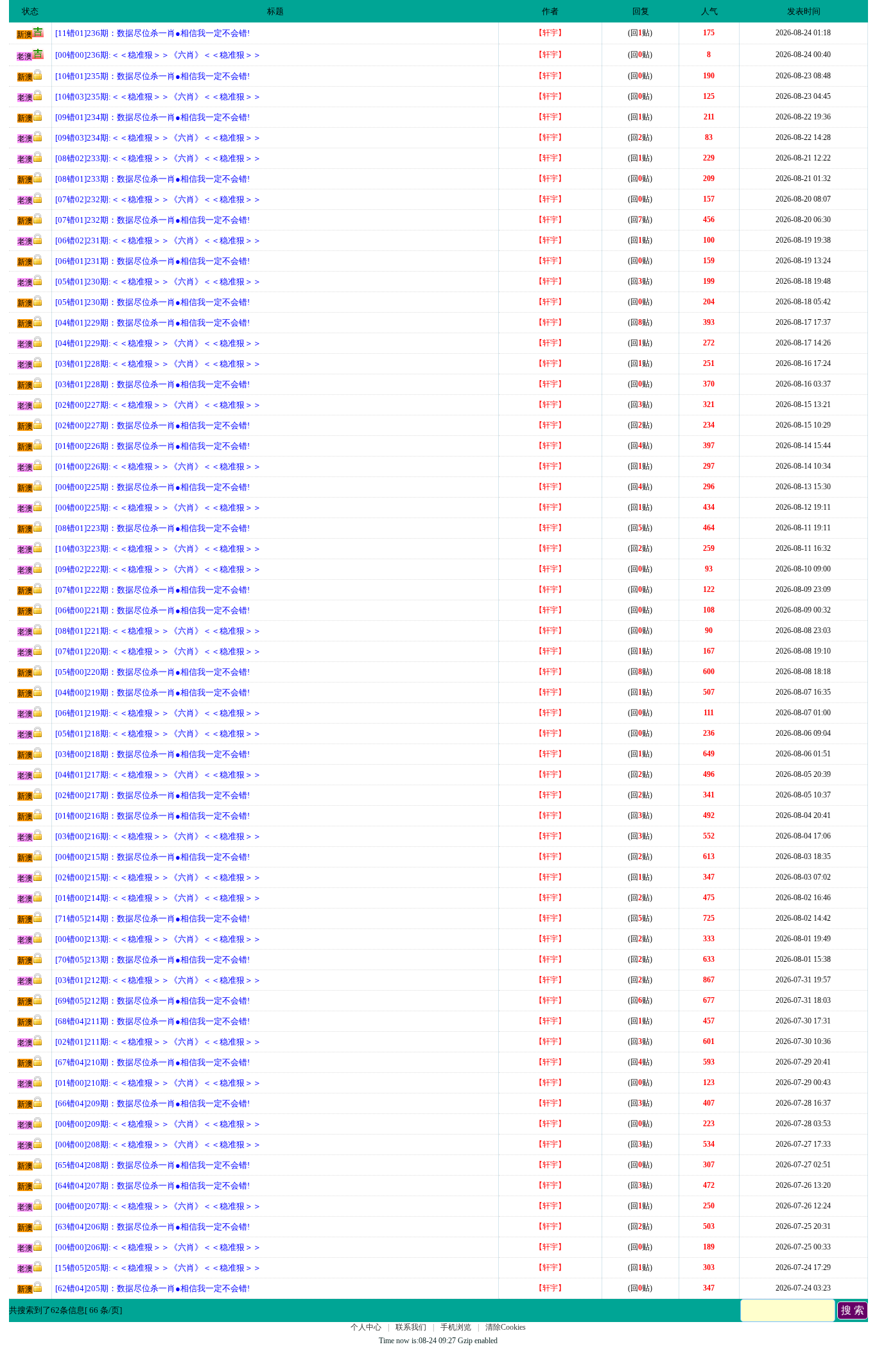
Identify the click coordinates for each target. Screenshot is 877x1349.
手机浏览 (455, 1327)
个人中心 (366, 1327)
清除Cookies (505, 1327)
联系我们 (410, 1327)
